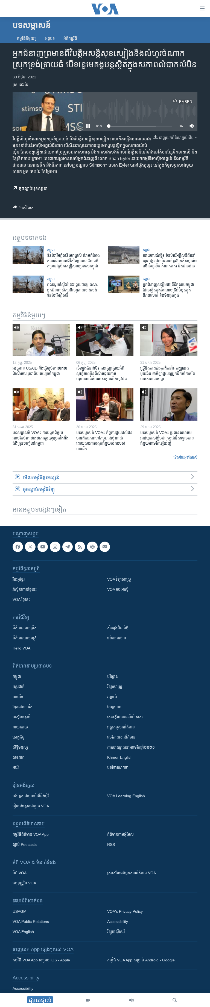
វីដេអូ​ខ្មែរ (19, 579)
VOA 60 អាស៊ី (118, 589)
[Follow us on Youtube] (42, 547)
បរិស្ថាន (112, 677)
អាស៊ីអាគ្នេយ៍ (21, 717)
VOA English (23, 932)
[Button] (23, 209)
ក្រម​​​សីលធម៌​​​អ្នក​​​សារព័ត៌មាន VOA (131, 873)
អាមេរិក (18, 697)
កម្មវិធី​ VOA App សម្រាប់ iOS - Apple (41, 960)
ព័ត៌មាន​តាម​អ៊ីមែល (120, 834)
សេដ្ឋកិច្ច (19, 737)
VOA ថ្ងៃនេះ (21, 600)
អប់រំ (16, 768)
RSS (111, 845)
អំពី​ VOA (20, 873)
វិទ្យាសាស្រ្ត (114, 687)
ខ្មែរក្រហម (114, 707)
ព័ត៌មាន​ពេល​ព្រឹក (25, 628)
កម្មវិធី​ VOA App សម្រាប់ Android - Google (141, 960)
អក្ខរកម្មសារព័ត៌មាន (121, 727)
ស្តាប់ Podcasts (25, 845)
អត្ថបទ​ (50, 38)
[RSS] (80, 547)
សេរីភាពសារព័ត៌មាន (121, 737)
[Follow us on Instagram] (55, 547)
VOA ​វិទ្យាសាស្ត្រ (119, 579)
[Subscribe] (105, 547)
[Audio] (131, 1000)
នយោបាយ (20, 727)
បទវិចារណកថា (118, 768)
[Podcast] (92, 547)
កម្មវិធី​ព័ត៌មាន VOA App (31, 834)
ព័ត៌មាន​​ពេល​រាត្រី (25, 638)
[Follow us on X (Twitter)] (30, 547)
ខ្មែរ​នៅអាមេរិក (23, 707)
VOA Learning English (126, 796)
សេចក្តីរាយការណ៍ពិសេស (125, 717)
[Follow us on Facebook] (18, 547)
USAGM (20, 911)
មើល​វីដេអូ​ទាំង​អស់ (185, 457)
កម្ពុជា (51, 250)
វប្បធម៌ (112, 697)
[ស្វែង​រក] (175, 1000)
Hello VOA (21, 648)
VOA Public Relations (31, 922)
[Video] (88, 1000)
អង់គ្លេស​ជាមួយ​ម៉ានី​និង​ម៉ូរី (31, 796)
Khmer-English (120, 757)
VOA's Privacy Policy (125, 911)
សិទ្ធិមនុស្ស (20, 747)
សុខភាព (19, 757)
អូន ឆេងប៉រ (20, 84)
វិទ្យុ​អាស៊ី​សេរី (116, 932)
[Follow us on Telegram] (67, 547)
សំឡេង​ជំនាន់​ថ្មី (118, 628)
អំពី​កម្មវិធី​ (70, 38)
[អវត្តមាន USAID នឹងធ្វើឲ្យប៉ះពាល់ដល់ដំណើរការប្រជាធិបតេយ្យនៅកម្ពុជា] (41, 340)
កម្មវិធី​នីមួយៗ (26, 38)
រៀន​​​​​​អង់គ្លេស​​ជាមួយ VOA (31, 806)
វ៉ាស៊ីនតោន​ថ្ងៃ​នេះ (25, 589)
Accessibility (117, 922)
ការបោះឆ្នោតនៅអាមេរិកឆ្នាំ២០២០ (131, 747)
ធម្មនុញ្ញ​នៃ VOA (24, 883)
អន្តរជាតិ (19, 687)
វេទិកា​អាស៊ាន (116, 638)
